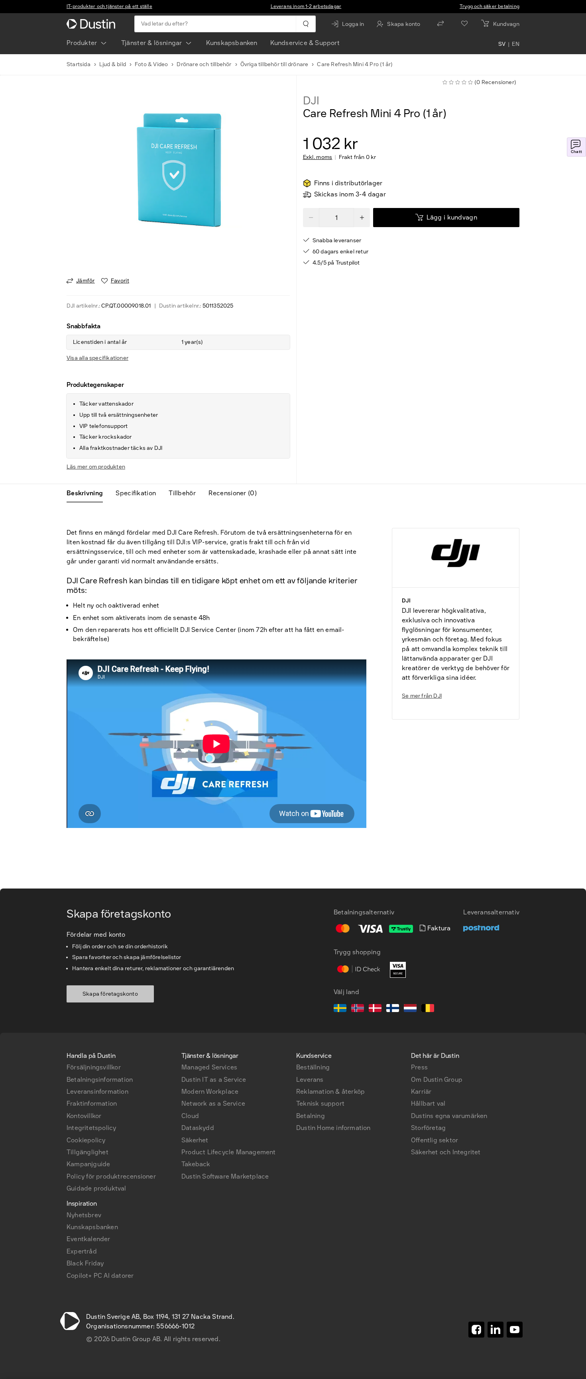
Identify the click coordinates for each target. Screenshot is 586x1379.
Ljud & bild (112, 64)
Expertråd (82, 1251)
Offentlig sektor (434, 1140)
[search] (305, 24)
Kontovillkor (84, 1116)
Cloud (190, 1116)
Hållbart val (428, 1103)
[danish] (375, 1009)
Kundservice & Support (305, 43)
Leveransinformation (97, 1091)
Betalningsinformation (100, 1079)
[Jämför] (440, 24)
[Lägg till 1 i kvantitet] (362, 217)
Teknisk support (320, 1103)
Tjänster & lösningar (151, 43)
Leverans (310, 1079)
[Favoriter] (464, 24)
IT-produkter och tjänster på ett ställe (109, 6)
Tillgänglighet (87, 1152)
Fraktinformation (92, 1103)
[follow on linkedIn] (495, 1330)
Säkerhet (194, 1140)
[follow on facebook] (476, 1330)
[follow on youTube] (515, 1330)
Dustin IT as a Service (213, 1079)
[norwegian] (357, 1009)
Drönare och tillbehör (204, 64)
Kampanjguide (88, 1164)
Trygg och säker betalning (489, 6)
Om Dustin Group (436, 1079)
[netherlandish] (410, 1009)
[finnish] (392, 1009)
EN (515, 44)
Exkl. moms (317, 157)
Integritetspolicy (91, 1128)
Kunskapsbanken (232, 43)
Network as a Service (213, 1103)
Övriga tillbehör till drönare (274, 64)
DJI (311, 100)
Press (419, 1067)
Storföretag (428, 1128)
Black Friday (85, 1263)
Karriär (421, 1091)
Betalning (310, 1116)
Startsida (78, 64)
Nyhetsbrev (84, 1215)
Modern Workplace (209, 1091)
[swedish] (340, 1009)
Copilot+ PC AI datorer (100, 1275)
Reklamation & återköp (330, 1091)
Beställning (313, 1067)
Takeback (195, 1164)
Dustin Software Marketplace (225, 1176)
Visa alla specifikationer (97, 358)
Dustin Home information (333, 1128)
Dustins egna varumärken (449, 1116)
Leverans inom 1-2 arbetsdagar (306, 6)
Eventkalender (88, 1239)
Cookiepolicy (86, 1140)
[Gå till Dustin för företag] (92, 24)
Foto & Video (151, 64)
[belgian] (427, 1009)
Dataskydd (197, 1128)
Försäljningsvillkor (94, 1067)
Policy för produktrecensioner (111, 1176)
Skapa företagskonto (110, 994)
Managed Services (209, 1067)
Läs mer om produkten (96, 466)
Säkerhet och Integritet (446, 1152)
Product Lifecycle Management (228, 1152)
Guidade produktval (96, 1188)
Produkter (82, 43)
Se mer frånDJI (422, 695)
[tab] (88, 493)
